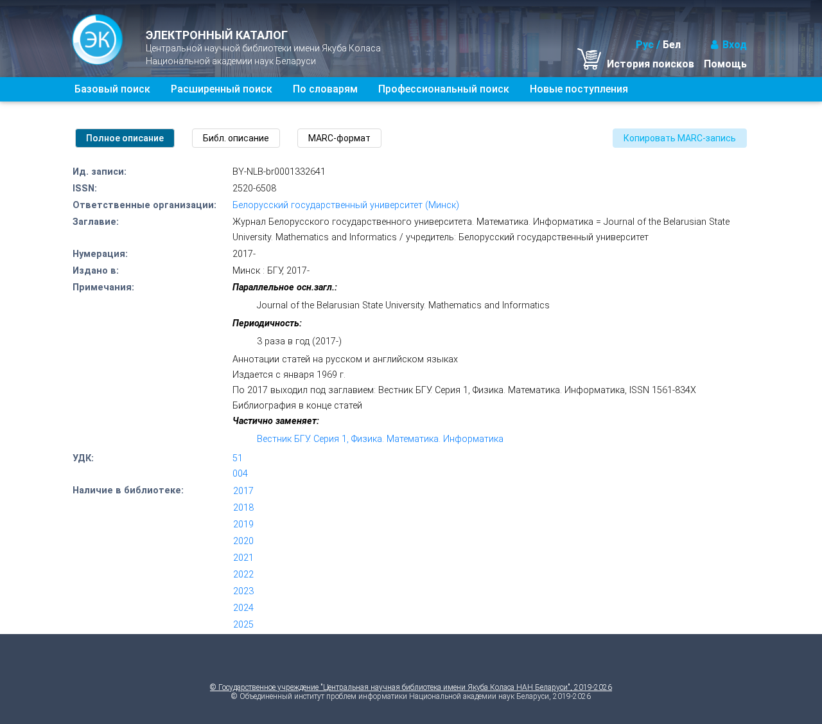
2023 (243, 591)
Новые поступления (579, 89)
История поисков (650, 64)
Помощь (725, 64)
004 (240, 473)
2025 (243, 624)
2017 (243, 491)
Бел (672, 45)
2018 (243, 507)
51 (237, 458)
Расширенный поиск (221, 89)
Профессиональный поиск (443, 89)
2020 (243, 541)
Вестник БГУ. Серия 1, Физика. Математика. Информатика (380, 439)
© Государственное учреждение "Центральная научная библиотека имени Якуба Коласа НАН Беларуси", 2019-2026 (411, 687)
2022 (243, 574)
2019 (243, 524)
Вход (734, 45)
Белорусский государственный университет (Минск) (345, 205)
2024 (243, 608)
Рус (645, 45)
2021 (243, 557)
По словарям (325, 89)
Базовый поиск (112, 89)
